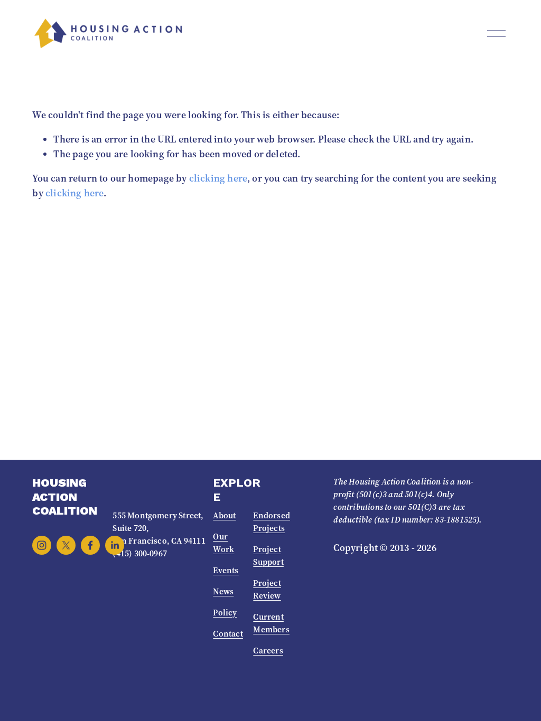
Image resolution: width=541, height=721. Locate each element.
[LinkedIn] (114, 545)
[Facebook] (90, 545)
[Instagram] (41, 545)
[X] (66, 545)
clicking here (218, 178)
